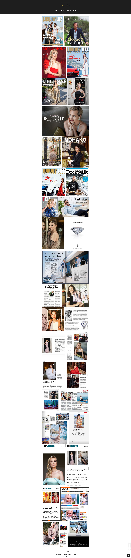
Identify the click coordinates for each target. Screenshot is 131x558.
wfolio (67, 556)
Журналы (69, 10)
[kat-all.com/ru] (65, 5)
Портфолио (62, 10)
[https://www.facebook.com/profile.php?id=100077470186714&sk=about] (68, 551)
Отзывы (74, 10)
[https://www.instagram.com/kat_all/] (65, 551)
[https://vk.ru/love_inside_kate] (62, 551)
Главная (56, 10)
